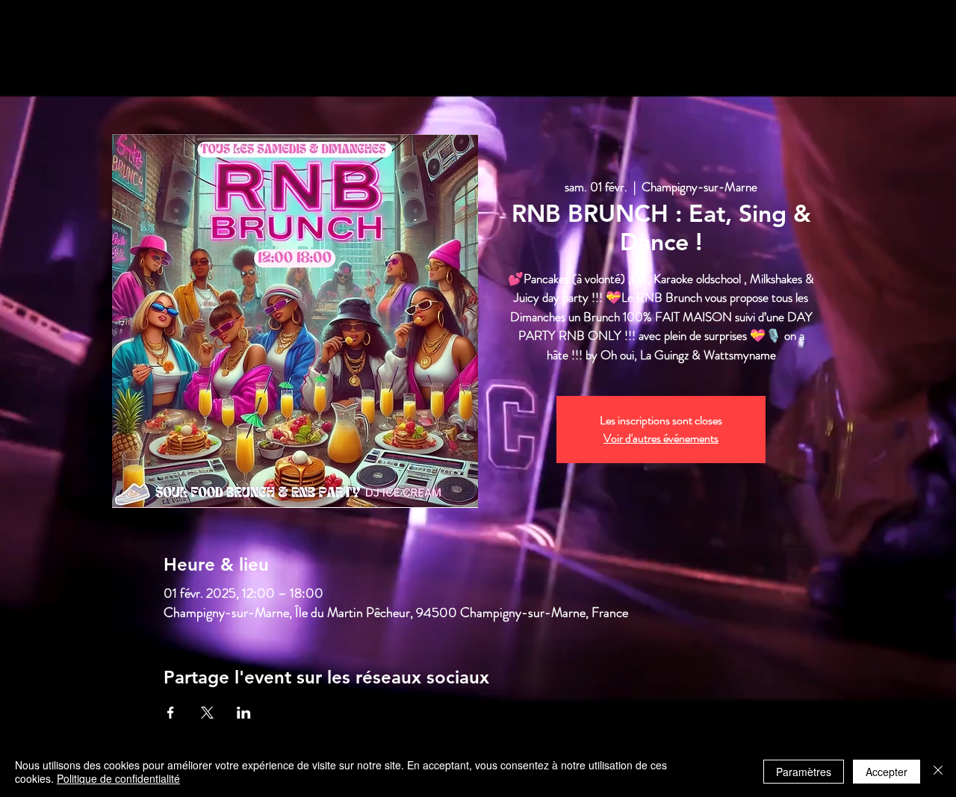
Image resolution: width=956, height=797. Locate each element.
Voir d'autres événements (660, 438)
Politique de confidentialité (118, 778)
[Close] (938, 771)
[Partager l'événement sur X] (207, 713)
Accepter (886, 771)
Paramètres (803, 771)
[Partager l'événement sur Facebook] (171, 713)
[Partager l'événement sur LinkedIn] (244, 713)
